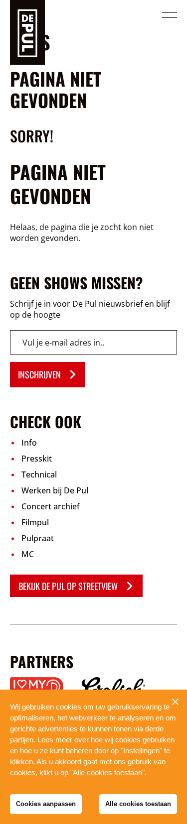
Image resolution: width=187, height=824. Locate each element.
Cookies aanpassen (46, 804)
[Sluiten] (175, 701)
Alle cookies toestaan (138, 804)
